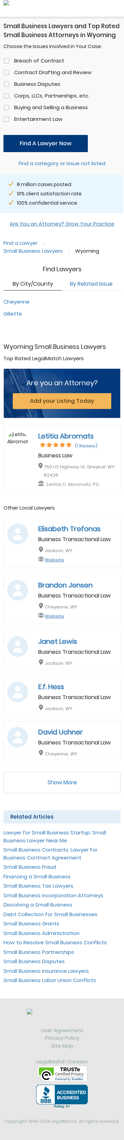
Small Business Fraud (29, 866)
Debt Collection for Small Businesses (50, 914)
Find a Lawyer (20, 243)
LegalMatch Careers (62, 1061)
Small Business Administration (41, 933)
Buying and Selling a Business (51, 107)
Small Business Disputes (34, 961)
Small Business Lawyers (33, 250)
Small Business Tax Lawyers (38, 885)
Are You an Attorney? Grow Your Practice (62, 223)
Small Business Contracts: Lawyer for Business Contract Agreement (50, 853)
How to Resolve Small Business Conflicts (55, 942)
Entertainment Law (38, 119)
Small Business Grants (31, 923)
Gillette (12, 313)
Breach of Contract (39, 60)
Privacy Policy (62, 1037)
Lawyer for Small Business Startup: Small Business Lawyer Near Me (54, 836)
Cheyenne (16, 301)
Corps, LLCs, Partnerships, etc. (51, 95)
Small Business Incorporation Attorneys (53, 895)
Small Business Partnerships (38, 952)
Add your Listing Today (62, 401)
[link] (62, 1018)
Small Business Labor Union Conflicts (49, 980)
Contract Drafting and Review (53, 72)
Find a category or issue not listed (62, 163)
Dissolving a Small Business (37, 904)
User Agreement (62, 1030)
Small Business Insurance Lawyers (46, 970)
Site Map (62, 1045)
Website (54, 560)
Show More (62, 782)
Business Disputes (37, 84)
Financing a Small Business (37, 876)
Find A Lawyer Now (46, 143)
